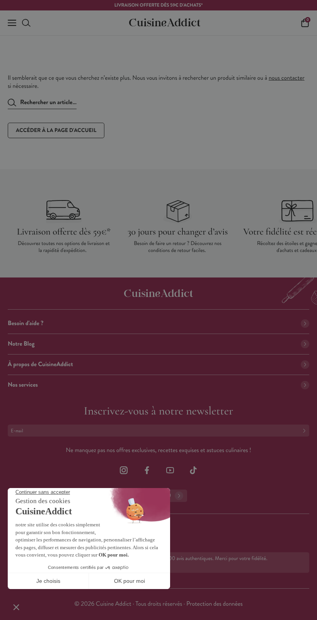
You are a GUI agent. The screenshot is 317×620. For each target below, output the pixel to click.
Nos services (23, 384)
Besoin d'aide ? (25, 323)
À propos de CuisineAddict (40, 364)
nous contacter (287, 78)
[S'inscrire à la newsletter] (305, 431)
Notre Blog (21, 343)
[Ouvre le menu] (12, 23)
